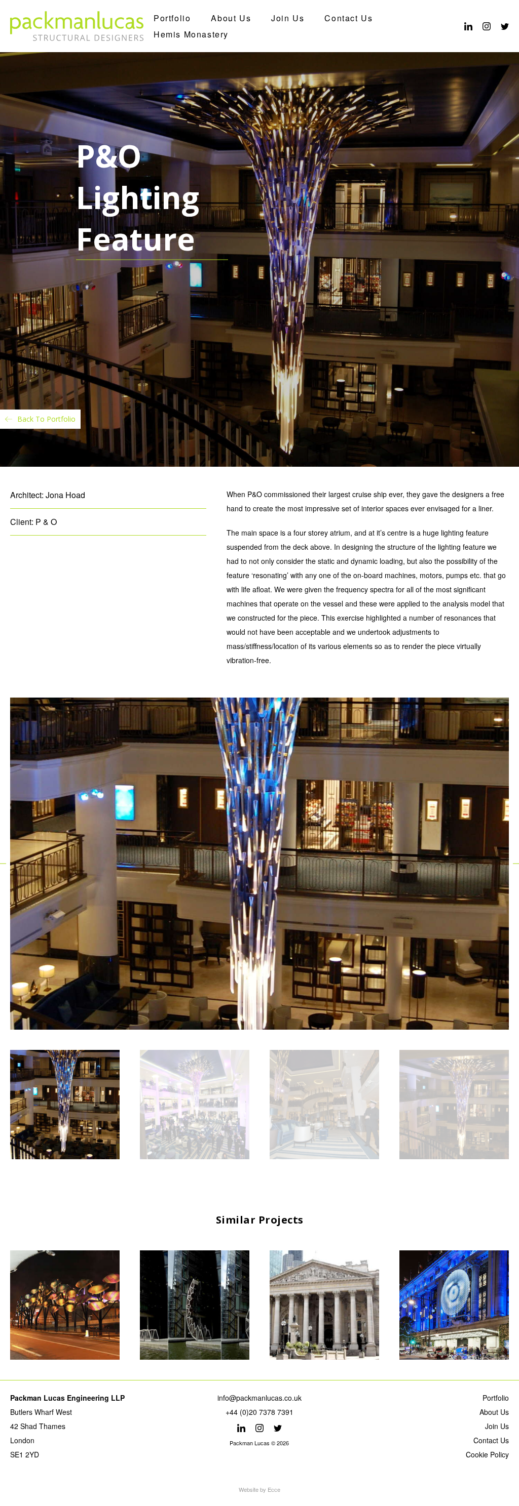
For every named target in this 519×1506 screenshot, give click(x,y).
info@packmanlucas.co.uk (259, 1398)
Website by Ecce (259, 1489)
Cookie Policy (487, 1454)
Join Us (287, 18)
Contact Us (348, 18)
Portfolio (172, 18)
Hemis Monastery (191, 34)
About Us (231, 18)
